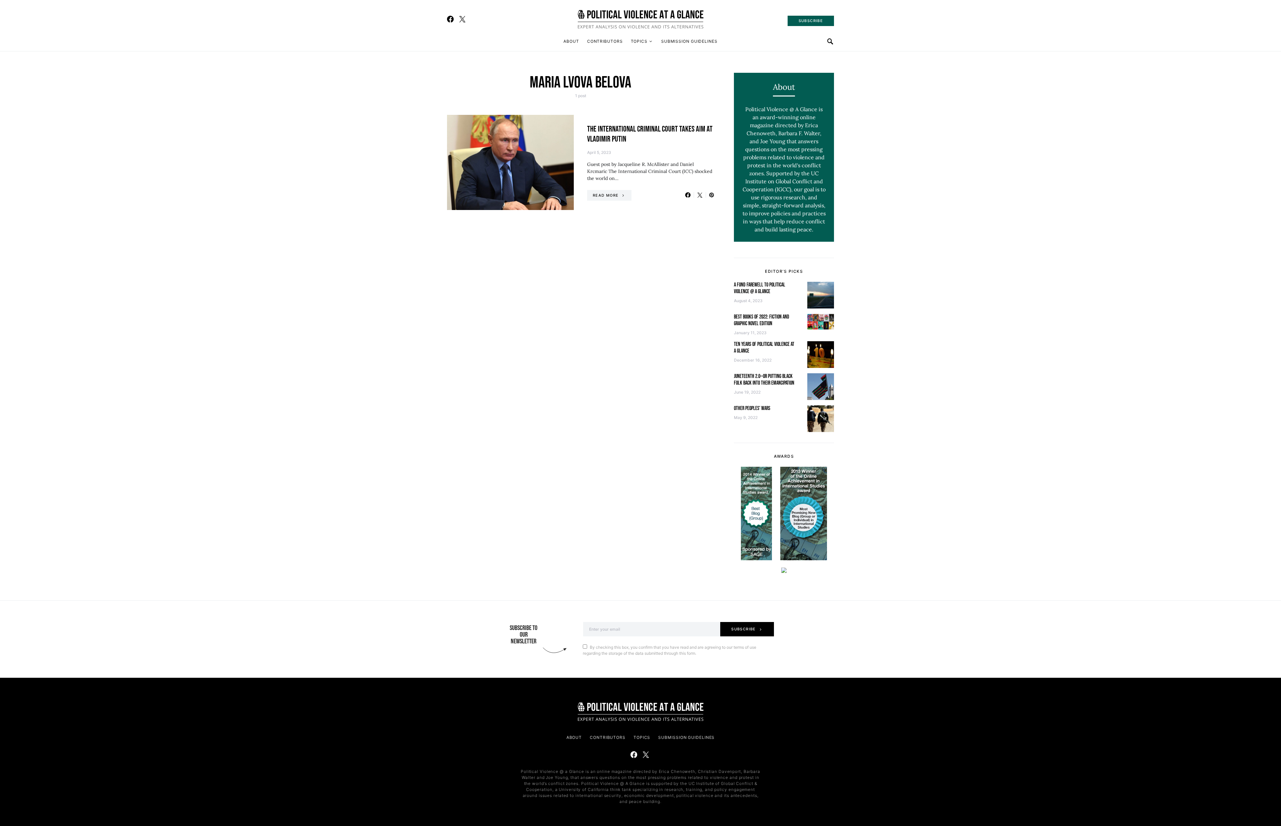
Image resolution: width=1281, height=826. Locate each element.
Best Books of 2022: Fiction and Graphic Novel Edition (761, 320)
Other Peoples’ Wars (752, 408)
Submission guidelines (689, 41)
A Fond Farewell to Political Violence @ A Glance (759, 288)
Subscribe (743, 629)
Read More (605, 195)
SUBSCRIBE (811, 20)
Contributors (605, 41)
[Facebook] (450, 19)
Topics (639, 41)
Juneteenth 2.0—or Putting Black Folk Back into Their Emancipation (764, 379)
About (571, 41)
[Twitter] (462, 19)
